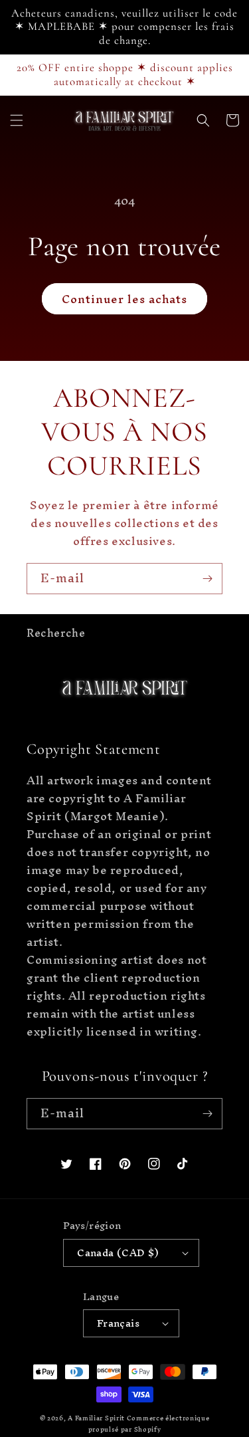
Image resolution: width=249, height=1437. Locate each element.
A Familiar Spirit (97, 1418)
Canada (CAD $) (118, 1253)
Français (118, 1323)
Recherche (56, 633)
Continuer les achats (124, 299)
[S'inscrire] (207, 578)
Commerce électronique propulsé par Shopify (149, 1423)
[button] (16, 120)
